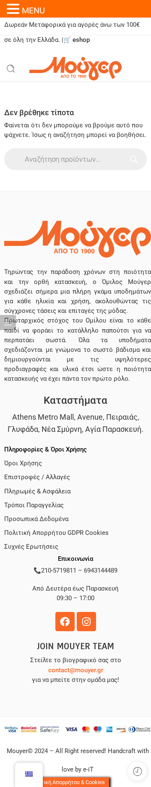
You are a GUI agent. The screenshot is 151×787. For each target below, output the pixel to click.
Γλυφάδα (23, 429)
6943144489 (100, 570)
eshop (81, 40)
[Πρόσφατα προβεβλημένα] (137, 771)
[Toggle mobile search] (11, 68)
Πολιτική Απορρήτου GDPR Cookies (56, 533)
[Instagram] (86, 621)
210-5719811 (58, 570)
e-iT (87, 769)
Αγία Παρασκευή (113, 429)
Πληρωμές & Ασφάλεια (37, 491)
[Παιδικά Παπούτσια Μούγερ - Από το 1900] (75, 68)
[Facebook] (65, 621)
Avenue (90, 417)
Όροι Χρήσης (23, 463)
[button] (14, 9)
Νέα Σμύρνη (62, 429)
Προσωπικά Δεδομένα (36, 519)
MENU (33, 10)
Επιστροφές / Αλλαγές (37, 477)
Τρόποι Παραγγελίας (34, 505)
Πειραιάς (122, 417)
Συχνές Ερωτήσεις (31, 546)
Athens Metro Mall (43, 417)
